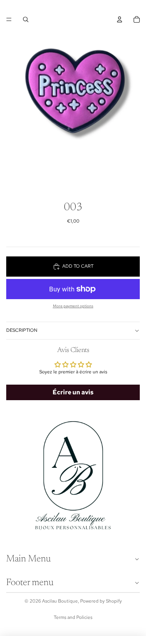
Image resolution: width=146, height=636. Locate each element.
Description (21, 330)
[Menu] (9, 19)
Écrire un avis (73, 392)
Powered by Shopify (101, 601)
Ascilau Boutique (60, 601)
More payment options (73, 305)
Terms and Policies (73, 617)
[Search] (25, 19)
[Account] (119, 19)
